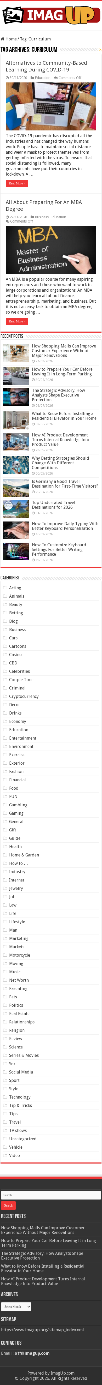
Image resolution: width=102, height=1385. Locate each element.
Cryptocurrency (24, 696)
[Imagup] (51, 14)
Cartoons (17, 646)
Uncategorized (23, 1138)
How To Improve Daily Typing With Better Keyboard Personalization (65, 526)
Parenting (18, 988)
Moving (16, 963)
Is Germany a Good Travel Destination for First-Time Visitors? (65, 484)
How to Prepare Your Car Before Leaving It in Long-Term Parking (62, 371)
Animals (16, 596)
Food (14, 788)
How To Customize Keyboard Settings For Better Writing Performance (59, 549)
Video (14, 1155)
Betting (16, 612)
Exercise (17, 754)
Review (15, 1038)
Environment (21, 746)
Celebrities (19, 671)
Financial (17, 779)
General (16, 821)
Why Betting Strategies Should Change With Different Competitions (60, 463)
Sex (12, 1063)
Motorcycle (19, 955)
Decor (14, 704)
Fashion (16, 771)
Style (13, 1088)
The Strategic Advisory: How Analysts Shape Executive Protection (58, 395)
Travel (15, 1122)
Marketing (19, 938)
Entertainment (22, 738)
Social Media (21, 1072)
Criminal (17, 688)
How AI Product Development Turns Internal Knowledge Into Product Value (60, 440)
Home (10, 39)
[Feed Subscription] (100, 50)
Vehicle (15, 1147)
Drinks (15, 713)
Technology (20, 1097)
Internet (16, 880)
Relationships (22, 1022)
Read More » (17, 183)
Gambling (18, 804)
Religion (17, 1030)
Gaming (16, 813)
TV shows (18, 1130)
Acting (15, 587)
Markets (16, 946)
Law (12, 905)
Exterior (17, 763)
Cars (13, 637)
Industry (17, 871)
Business (42, 217)
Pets (13, 996)
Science (16, 1047)
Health (15, 846)
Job (12, 896)
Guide (14, 838)
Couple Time (21, 679)
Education (42, 78)
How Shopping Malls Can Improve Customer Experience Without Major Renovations (64, 351)
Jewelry (16, 888)
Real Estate (19, 1013)
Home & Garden (24, 855)
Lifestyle (17, 921)
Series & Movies (24, 1055)
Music (14, 971)
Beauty (15, 604)
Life (12, 913)
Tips (13, 1113)
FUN (13, 796)
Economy (17, 721)
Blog (13, 621)
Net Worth (19, 980)
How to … (18, 863)
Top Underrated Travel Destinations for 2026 (53, 505)
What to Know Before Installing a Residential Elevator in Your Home (64, 416)
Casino (15, 654)
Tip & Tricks (20, 1105)
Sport (14, 1080)
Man (13, 930)
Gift (12, 830)
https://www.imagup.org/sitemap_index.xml (42, 1329)
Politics (16, 1005)
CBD (13, 663)
